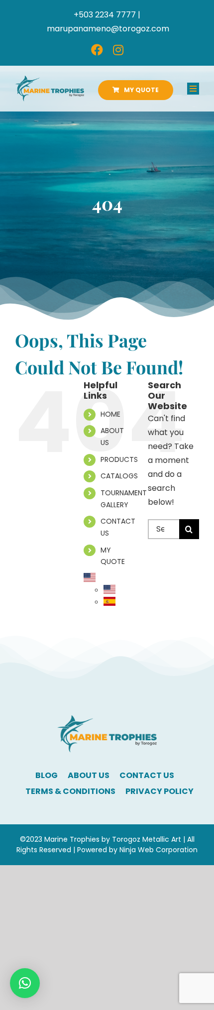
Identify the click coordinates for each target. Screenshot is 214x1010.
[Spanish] (109, 602)
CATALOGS (119, 476)
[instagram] (118, 50)
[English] (90, 578)
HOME (110, 414)
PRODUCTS (119, 459)
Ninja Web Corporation (158, 850)
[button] (25, 983)
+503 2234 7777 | (107, 14)
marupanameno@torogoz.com (108, 28)
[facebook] (97, 50)
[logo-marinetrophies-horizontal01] (49, 79)
